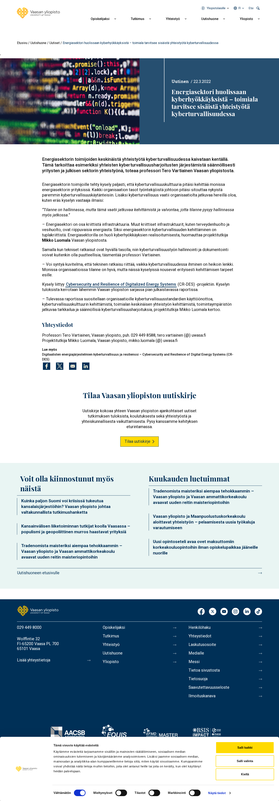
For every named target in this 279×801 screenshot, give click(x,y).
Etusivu (22, 43)
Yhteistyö (173, 19)
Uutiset (54, 43)
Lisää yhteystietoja (33, 660)
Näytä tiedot (216, 793)
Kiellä (245, 774)
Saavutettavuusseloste (209, 687)
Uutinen (180, 81)
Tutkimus (137, 19)
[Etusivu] (38, 13)
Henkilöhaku (200, 627)
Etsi (251, 8)
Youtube (224, 612)
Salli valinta (245, 761)
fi (240, 8)
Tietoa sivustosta (204, 670)
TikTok (258, 612)
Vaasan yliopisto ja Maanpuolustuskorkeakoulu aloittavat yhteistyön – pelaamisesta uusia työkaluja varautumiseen (204, 522)
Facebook (201, 612)
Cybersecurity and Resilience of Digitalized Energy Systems (121, 284)
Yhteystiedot (200, 636)
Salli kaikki (244, 747)
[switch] (121, 793)
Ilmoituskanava (202, 695)
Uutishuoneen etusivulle (38, 572)
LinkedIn (247, 612)
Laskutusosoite (202, 644)
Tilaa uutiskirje (137, 441)
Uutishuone (209, 19)
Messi (194, 661)
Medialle (196, 653)
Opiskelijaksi (100, 19)
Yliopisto (246, 19)
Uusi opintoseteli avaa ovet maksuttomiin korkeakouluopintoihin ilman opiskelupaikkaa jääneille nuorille (205, 547)
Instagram (235, 612)
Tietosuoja (198, 678)
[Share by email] (72, 366)
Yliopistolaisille (216, 8)
